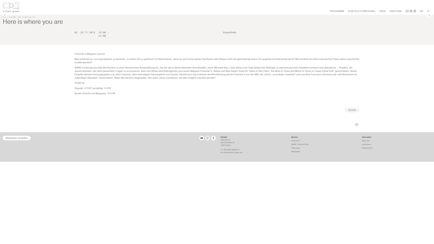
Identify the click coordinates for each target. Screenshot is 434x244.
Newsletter (295, 151)
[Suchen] (428, 11)
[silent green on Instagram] (411, 11)
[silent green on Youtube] (407, 11)
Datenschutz (367, 148)
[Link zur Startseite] (12, 6)
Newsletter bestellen (16, 138)
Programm (12, 17)
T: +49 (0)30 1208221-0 (230, 150)
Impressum (366, 144)
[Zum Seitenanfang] (356, 124)
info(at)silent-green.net (232, 152)
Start (5, 17)
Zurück (352, 110)
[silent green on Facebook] (414, 11)
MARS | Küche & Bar (300, 144)
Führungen (295, 148)
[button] (337, 11)
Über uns (365, 141)
